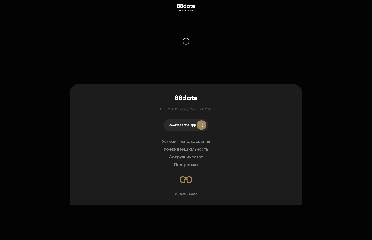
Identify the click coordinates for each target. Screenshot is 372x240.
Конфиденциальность (186, 149)
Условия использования (186, 141)
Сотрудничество (186, 156)
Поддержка (186, 164)
